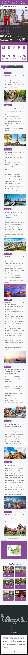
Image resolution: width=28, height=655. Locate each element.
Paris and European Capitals (10, 29)
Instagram (15, 629)
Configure (14, 651)
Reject (6, 651)
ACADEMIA (25, 1)
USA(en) (24, 3)
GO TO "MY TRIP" (16, 1)
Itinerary (4, 66)
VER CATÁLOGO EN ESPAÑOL (7, 1)
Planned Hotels (12, 66)
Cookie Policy (5, 647)
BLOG (21, 1)
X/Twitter (15, 632)
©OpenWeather (4, 540)
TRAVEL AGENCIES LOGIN (7, 3)
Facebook (15, 626)
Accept (21, 651)
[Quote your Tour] (23, 39)
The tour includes (20, 66)
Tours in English (16, 3)
